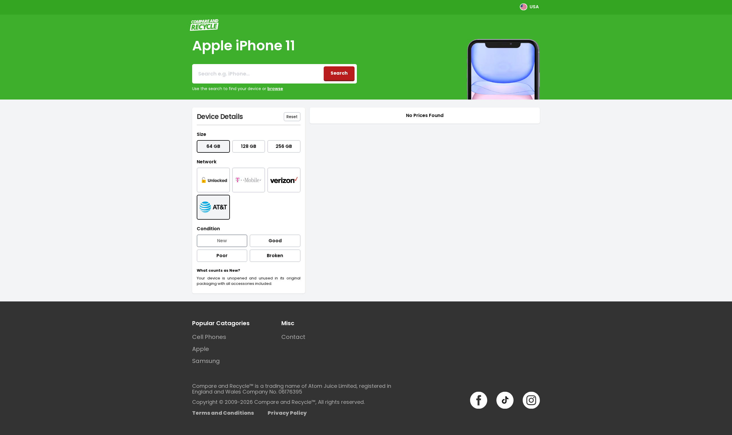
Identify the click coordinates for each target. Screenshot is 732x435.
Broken (275, 255)
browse (275, 89)
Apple (200, 349)
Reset (292, 117)
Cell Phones (209, 337)
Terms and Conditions (223, 412)
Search (339, 73)
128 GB (248, 146)
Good (275, 240)
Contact (293, 337)
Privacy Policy (287, 412)
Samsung (206, 361)
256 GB (284, 146)
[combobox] (257, 73)
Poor (222, 255)
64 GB (213, 146)
